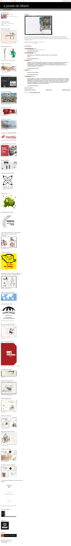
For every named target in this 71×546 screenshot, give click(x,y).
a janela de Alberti (16, 6)
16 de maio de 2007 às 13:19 (32, 74)
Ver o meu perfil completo (12, 16)
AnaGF (27, 60)
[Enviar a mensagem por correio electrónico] (36, 42)
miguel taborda (29, 48)
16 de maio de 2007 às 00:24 (32, 51)
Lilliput (2, 24)
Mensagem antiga (66, 89)
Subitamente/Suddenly (5, 25)
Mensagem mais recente (29, 89)
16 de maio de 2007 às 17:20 (32, 85)
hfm (27, 70)
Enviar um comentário (28, 87)
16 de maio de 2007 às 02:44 (32, 68)
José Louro (28, 76)
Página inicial (49, 89)
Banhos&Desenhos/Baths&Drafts (7, 23)
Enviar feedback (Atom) (35, 92)
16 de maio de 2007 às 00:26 (32, 58)
